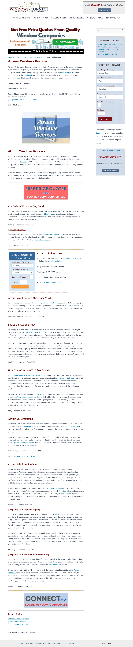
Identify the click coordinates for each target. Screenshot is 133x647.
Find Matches (104, 10)
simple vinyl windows (52, 234)
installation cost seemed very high (39, 332)
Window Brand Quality (20, 262)
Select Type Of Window (106, 70)
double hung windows (73, 258)
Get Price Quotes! (110, 170)
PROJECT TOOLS (113, 18)
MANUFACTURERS (58, 18)
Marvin (44, 394)
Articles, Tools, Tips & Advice (109, 54)
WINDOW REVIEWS (95, 18)
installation (69, 306)
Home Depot (66, 72)
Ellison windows (50, 214)
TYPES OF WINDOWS (21, 18)
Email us (99, 133)
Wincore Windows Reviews (18, 619)
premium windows (66, 378)
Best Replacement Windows (108, 47)
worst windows (54, 565)
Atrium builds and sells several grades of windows (27, 375)
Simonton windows (42, 240)
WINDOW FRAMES (76, 18)
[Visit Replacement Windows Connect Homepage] (46, 40)
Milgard (65, 491)
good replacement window (24, 443)
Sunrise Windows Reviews (18, 624)
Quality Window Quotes (110, 150)
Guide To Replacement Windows (110, 44)
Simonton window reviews (24, 456)
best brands (28, 75)
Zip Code (14, 282)
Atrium (22, 303)
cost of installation (54, 261)
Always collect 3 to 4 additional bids (22, 99)
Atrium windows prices (53, 282)
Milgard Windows (55, 488)
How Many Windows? (19, 277)
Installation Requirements (21, 269)
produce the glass (72, 426)
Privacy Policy (106, 643)
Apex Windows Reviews (17, 621)
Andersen (37, 394)
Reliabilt (23, 162)
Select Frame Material (105, 78)
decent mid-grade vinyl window (44, 303)
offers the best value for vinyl (26, 397)
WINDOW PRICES (41, 18)
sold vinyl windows (62, 514)
